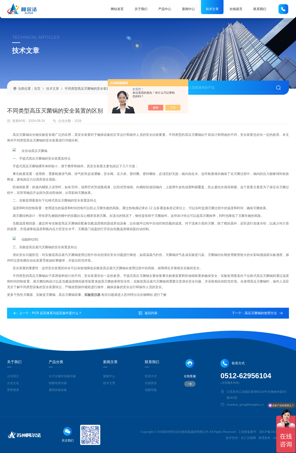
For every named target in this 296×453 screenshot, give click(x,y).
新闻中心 (188, 9)
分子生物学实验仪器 (62, 376)
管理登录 (264, 437)
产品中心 (164, 9)
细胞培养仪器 (58, 383)
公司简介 (13, 376)
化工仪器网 (248, 437)
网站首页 (117, 9)
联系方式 (151, 376)
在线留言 (236, 9)
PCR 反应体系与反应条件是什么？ (57, 313)
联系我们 (259, 9)
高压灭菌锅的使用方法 (261, 313)
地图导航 (151, 390)
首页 (37, 88)
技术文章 (212, 9)
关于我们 (141, 9)
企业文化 (13, 383)
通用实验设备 (58, 390)
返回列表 (151, 313)
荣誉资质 (13, 390)
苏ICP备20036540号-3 (274, 431)
